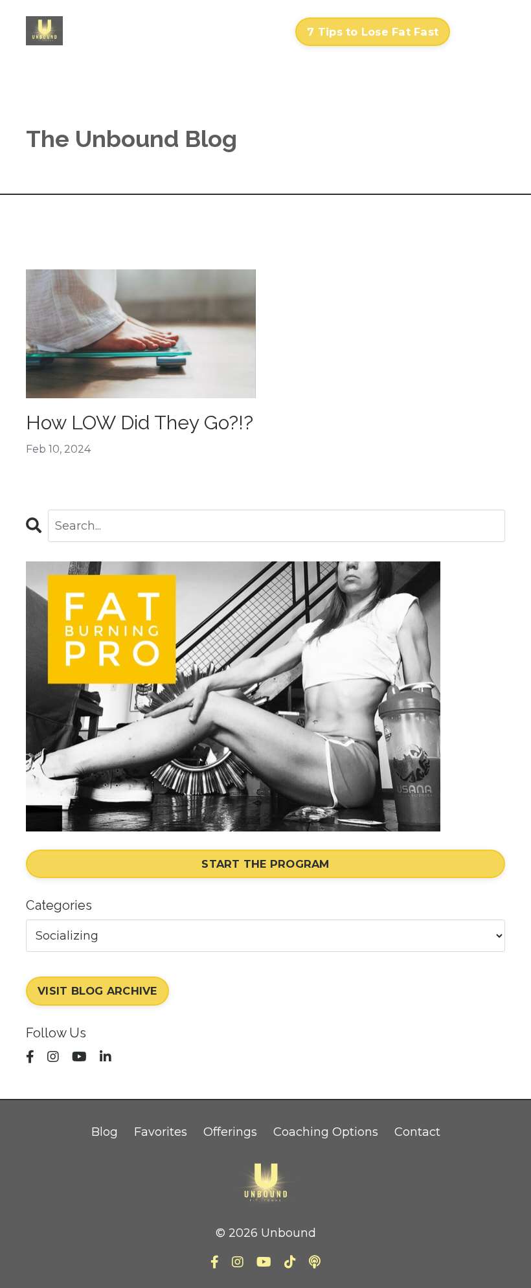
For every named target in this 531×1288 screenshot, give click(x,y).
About (205, 31)
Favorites (160, 1132)
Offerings (230, 1132)
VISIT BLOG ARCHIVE (97, 990)
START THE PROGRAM (265, 863)
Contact (259, 31)
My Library (155, 31)
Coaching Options (325, 1132)
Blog (104, 1132)
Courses (99, 22)
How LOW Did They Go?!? (139, 422)
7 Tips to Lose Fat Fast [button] (372, 31)
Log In (481, 31)
